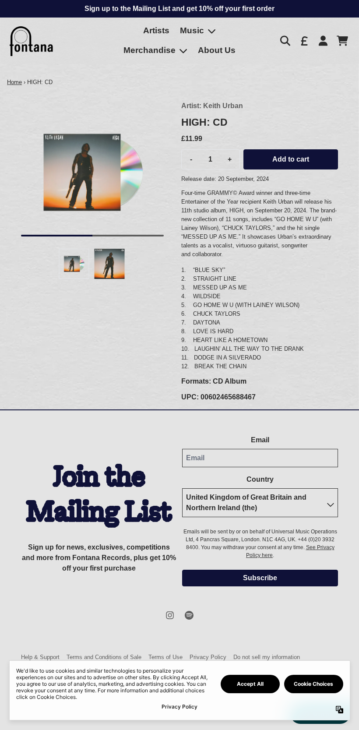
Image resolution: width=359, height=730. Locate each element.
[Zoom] (92, 172)
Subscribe (260, 578)
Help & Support (40, 657)
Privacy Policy (208, 657)
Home (14, 82)
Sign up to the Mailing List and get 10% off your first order (179, 8)
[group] (74, 264)
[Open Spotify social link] (189, 615)
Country (260, 479)
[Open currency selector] (303, 40)
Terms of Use (165, 657)
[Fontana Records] (31, 40)
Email (260, 440)
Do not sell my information (266, 657)
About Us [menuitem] (217, 50)
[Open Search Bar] (284, 40)
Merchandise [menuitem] (149, 50)
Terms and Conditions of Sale (104, 657)
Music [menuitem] (192, 30)
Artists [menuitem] (156, 30)
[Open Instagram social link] (170, 615)
